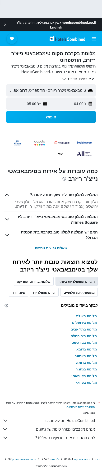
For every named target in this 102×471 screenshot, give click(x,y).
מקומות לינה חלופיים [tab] (79, 292)
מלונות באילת (86, 315)
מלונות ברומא (86, 362)
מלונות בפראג (86, 382)
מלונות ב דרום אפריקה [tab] (34, 281)
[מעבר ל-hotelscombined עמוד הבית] (67, 38)
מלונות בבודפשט (84, 342)
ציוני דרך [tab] (18, 292)
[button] (5, 24)
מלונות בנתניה (86, 369)
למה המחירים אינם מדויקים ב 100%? (65, 437)
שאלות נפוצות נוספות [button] (51, 247)
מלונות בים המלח (84, 335)
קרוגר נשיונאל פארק (24, 459)
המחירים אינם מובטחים (81, 407)
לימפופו (54, 459)
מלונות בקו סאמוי (84, 375)
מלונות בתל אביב (84, 329)
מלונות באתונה (85, 355)
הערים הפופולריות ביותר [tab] (77, 281)
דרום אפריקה (82, 459)
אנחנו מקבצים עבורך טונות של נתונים (65, 429)
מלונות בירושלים (84, 322)
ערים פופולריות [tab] (44, 292)
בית (97, 459)
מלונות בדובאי (86, 349)
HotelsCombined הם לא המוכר (69, 420)
